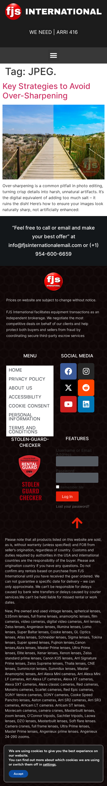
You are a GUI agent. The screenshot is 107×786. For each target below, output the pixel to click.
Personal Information (24, 416)
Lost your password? (72, 506)
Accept (18, 774)
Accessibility (25, 396)
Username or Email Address (74, 452)
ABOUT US (20, 388)
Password (65, 471)
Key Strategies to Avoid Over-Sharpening (46, 90)
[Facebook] (68, 371)
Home (15, 370)
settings (49, 764)
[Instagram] (86, 371)
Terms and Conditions (23, 429)
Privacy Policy (27, 379)
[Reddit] (86, 388)
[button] (53, 55)
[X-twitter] (68, 388)
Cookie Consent (29, 405)
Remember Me (71, 487)
